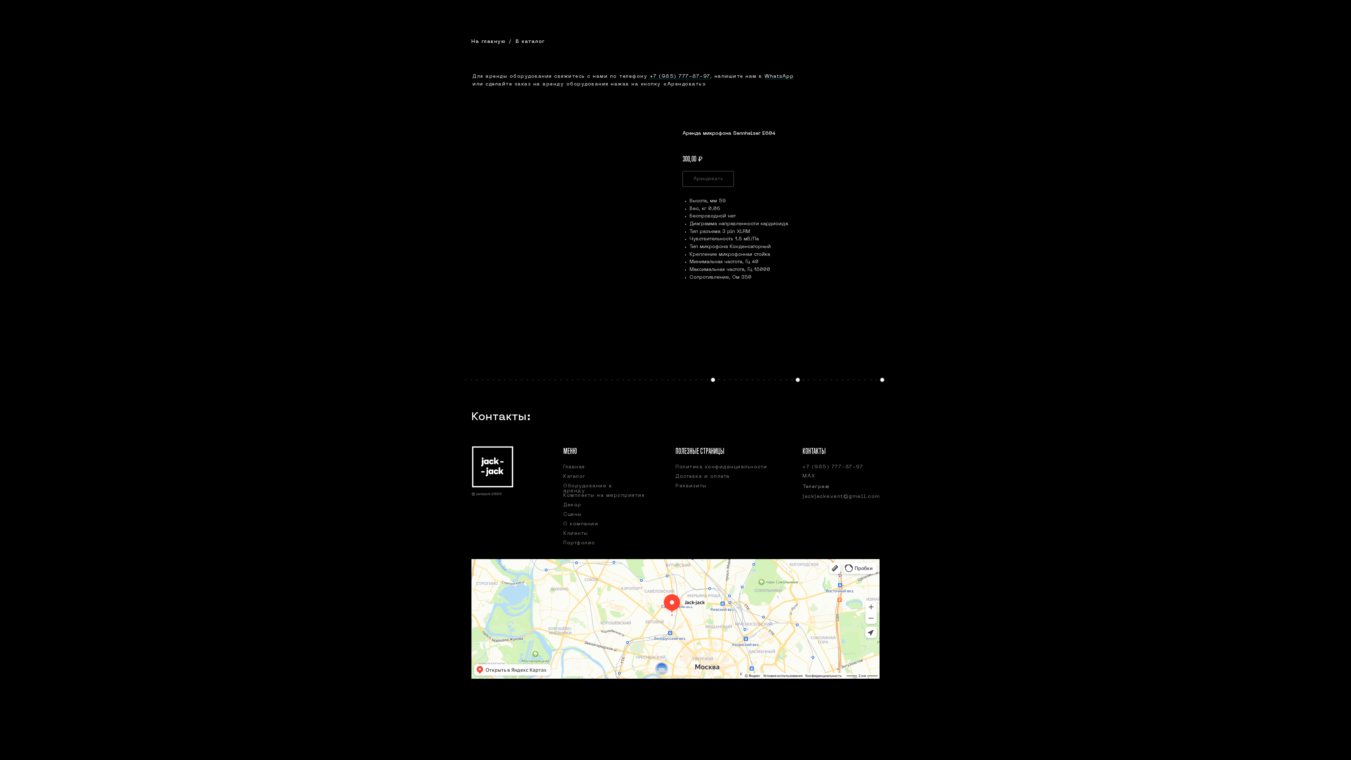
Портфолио (579, 543)
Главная (574, 467)
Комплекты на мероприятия (604, 495)
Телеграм (816, 486)
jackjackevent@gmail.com (841, 496)
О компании (580, 524)
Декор (572, 505)
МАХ (809, 476)
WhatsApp (779, 76)
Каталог (574, 476)
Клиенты (575, 533)
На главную (488, 41)
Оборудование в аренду (587, 488)
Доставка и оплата (703, 476)
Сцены (572, 514)
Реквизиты (691, 486)
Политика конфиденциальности (721, 467)
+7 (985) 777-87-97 (680, 76)
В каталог (530, 41)
